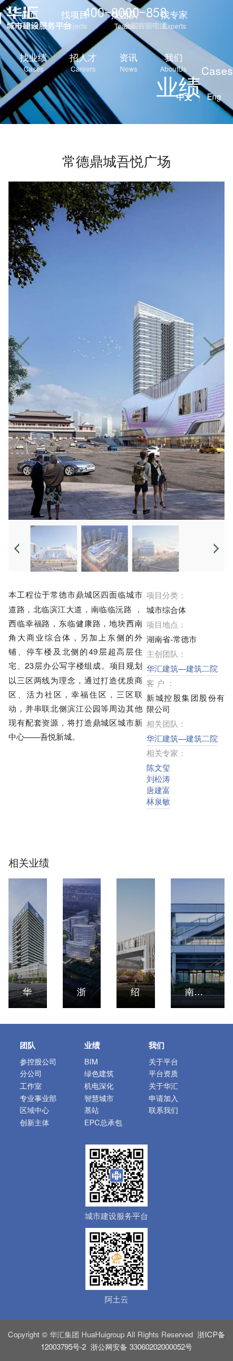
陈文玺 (158, 767)
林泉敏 (158, 801)
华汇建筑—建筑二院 (182, 668)
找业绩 (33, 62)
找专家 (174, 19)
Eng (214, 96)
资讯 (128, 62)
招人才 (83, 62)
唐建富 (158, 790)
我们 (173, 62)
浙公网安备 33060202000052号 (141, 1346)
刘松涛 (158, 778)
